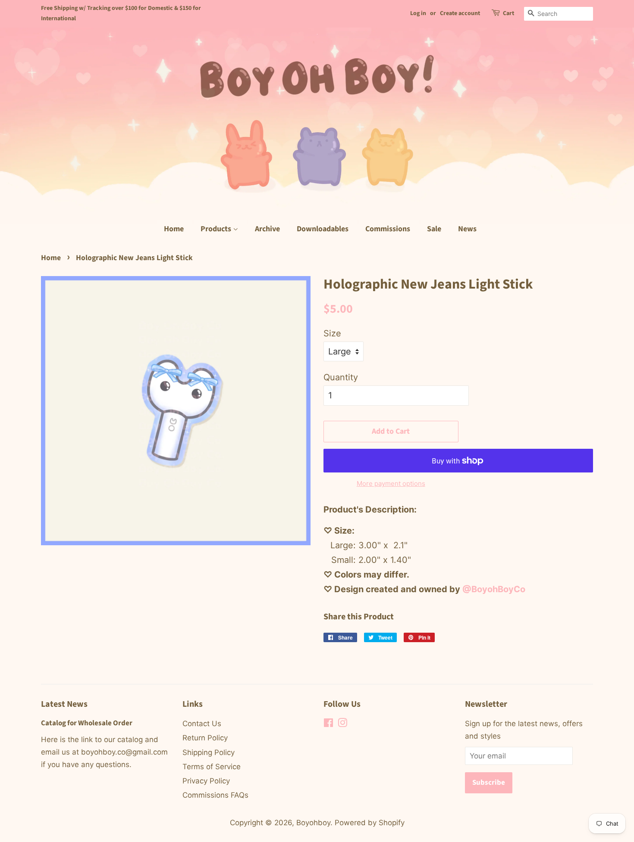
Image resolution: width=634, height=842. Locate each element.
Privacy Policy (206, 781)
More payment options (391, 483)
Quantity (340, 377)
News (467, 229)
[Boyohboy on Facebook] (328, 724)
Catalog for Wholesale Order (86, 723)
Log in (418, 13)
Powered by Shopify (370, 822)
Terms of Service (211, 766)
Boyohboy (313, 822)
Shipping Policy (208, 752)
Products (217, 229)
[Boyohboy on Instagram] (342, 724)
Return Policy (205, 737)
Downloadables (322, 229)
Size (332, 333)
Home (174, 229)
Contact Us (201, 723)
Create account (460, 13)
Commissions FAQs (215, 795)
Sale (434, 229)
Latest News (64, 704)
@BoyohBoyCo (493, 589)
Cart (508, 13)
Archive (267, 229)
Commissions (387, 229)
